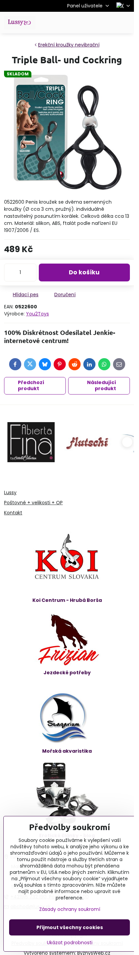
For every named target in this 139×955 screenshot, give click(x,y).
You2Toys (37, 313)
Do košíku (84, 272)
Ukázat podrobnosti (69, 943)
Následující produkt (101, 385)
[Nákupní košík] (110, 22)
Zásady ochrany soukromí (69, 909)
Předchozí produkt (31, 385)
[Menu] (126, 22)
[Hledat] (93, 22)
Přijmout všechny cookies (69, 927)
